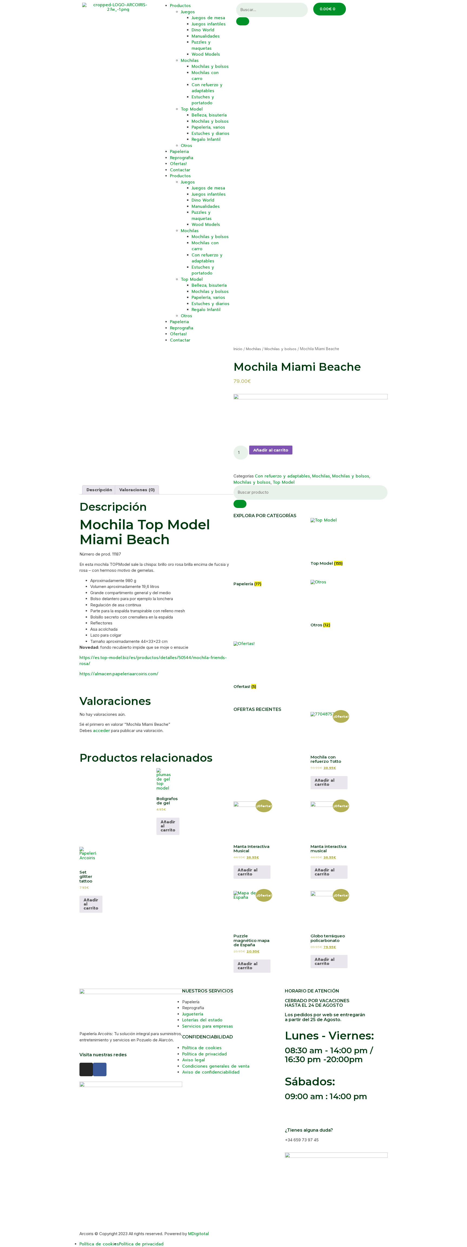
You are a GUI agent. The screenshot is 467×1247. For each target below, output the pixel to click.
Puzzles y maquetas (202, 45)
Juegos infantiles (209, 24)
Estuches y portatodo (203, 100)
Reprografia (181, 158)
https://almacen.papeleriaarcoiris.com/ (118, 674)
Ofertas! (178, 164)
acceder (101, 731)
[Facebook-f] (99, 1069)
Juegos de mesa (208, 18)
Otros (186, 146)
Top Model (192, 109)
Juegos (188, 12)
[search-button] (242, 21)
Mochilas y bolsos (210, 66)
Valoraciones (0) (137, 490)
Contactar (180, 170)
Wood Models (206, 54)
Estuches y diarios (210, 133)
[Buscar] (240, 504)
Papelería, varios (208, 127)
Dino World (203, 30)
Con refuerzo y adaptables (207, 88)
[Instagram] (86, 1069)
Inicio (238, 349)
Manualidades (206, 36)
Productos (180, 6)
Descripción (99, 490)
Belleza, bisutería (209, 115)
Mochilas (190, 60)
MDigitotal (198, 1234)
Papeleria (179, 152)
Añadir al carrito (270, 450)
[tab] (99, 489)
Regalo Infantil (206, 139)
